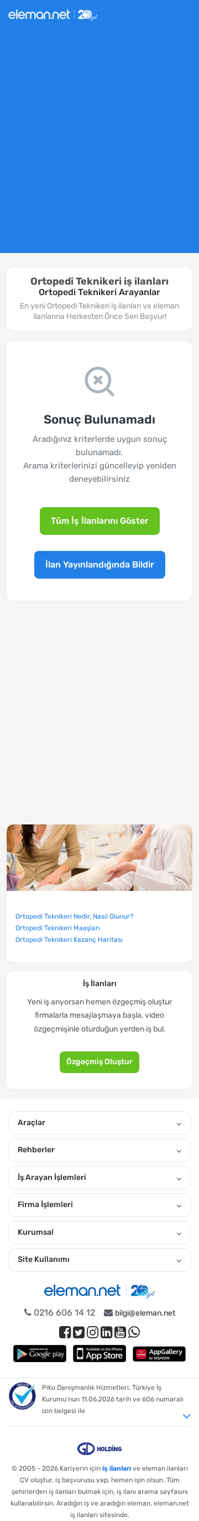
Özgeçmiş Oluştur (99, 1061)
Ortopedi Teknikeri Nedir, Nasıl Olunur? (74, 916)
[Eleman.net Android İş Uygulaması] (39, 1353)
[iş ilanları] (52, 13)
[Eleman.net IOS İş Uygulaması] (99, 1353)
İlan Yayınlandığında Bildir (99, 564)
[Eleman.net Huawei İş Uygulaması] (159, 1353)
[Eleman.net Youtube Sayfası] (120, 1332)
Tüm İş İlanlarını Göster (100, 520)
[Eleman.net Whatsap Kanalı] (134, 1332)
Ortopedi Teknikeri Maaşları (57, 928)
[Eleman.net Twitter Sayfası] (79, 1332)
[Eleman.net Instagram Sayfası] (92, 1332)
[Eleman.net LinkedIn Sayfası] (106, 1332)
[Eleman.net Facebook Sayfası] (65, 1332)
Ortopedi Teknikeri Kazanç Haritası (69, 939)
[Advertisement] (99, 145)
